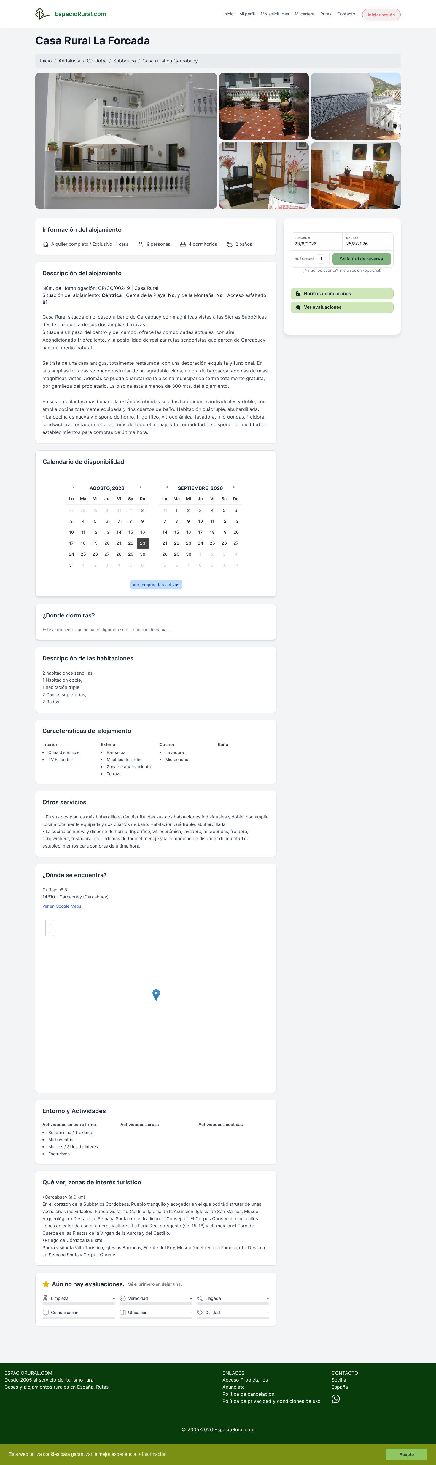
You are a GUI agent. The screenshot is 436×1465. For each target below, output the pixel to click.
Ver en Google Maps (61, 905)
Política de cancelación (248, 1394)
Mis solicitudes (275, 13)
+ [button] (50, 924)
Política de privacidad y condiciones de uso (271, 1401)
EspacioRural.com (234, 1429)
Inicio (228, 13)
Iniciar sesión (381, 14)
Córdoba (97, 61)
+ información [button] (152, 1454)
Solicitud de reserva (361, 259)
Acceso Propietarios (245, 1380)
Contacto (346, 13)
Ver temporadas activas (156, 584)
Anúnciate (233, 1387)
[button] (342, 250)
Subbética (124, 61)
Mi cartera (304, 13)
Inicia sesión (350, 270)
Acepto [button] (407, 1454)
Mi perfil (247, 13)
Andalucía (69, 61)
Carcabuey (186, 61)
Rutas (325, 13)
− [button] (50, 932)
